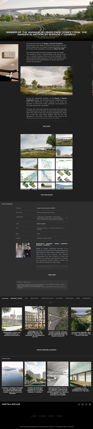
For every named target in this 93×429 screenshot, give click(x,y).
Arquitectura (34, 298)
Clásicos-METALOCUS (47, 298)
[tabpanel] (46, 328)
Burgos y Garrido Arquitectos (53, 43)
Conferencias (69, 298)
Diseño (78, 298)
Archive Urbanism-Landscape (46, 349)
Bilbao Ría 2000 (59, 49)
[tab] (16, 298)
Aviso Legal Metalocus (44, 426)
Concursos (59, 298)
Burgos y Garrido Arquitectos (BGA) (46, 208)
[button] (4, 328)
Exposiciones (86, 298)
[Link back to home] (11, 404)
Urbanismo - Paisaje (16, 298)
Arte (26, 298)
